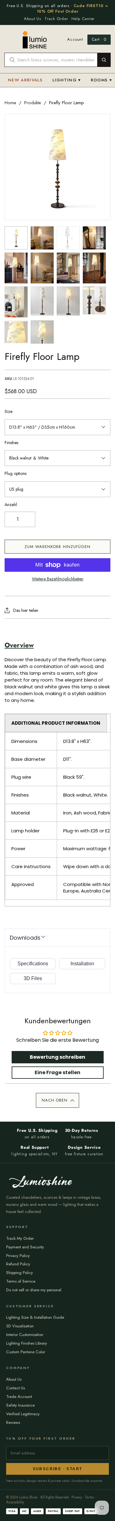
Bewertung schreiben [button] (57, 1057)
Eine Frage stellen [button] (57, 1072)
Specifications (32, 963)
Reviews (13, 1422)
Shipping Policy (19, 1273)
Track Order (56, 19)
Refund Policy (18, 1264)
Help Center (83, 19)
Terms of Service (20, 1281)
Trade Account (19, 1396)
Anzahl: (11, 505)
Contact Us (15, 1388)
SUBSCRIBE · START (57, 1469)
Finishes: (12, 443)
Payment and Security (25, 1247)
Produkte (32, 102)
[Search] (103, 60)
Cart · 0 (99, 39)
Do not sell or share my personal (33, 1290)
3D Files (33, 978)
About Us (32, 19)
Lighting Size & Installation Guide (35, 1317)
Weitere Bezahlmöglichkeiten (57, 579)
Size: (9, 411)
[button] (57, 1100)
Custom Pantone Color (25, 1352)
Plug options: (16, 473)
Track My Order (20, 1238)
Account (75, 39)
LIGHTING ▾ (66, 80)
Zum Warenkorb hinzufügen (57, 547)
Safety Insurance (20, 1405)
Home (10, 102)
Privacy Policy (18, 1256)
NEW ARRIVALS (25, 80)
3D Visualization (20, 1326)
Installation (82, 963)
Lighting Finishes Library (26, 1343)
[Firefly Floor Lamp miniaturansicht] (16, 237)
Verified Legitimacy (23, 1414)
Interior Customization (24, 1335)
